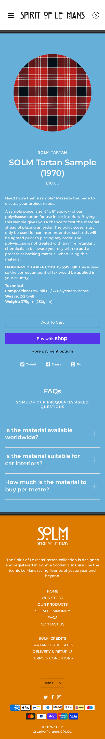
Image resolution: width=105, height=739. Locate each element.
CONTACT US (52, 624)
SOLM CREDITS (52, 638)
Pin (80, 364)
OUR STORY (52, 598)
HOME (52, 591)
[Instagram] (59, 697)
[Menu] (10, 15)
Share (57, 364)
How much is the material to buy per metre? (45, 486)
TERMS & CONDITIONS (52, 658)
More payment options (52, 351)
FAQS (52, 617)
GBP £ (49, 683)
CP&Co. (66, 731)
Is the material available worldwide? (39, 434)
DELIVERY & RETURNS (53, 651)
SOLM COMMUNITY (52, 611)
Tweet (31, 364)
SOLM (58, 727)
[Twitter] (46, 697)
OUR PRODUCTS (52, 604)
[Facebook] (52, 697)
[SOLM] (52, 15)
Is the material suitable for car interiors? (42, 460)
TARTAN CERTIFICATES (52, 645)
